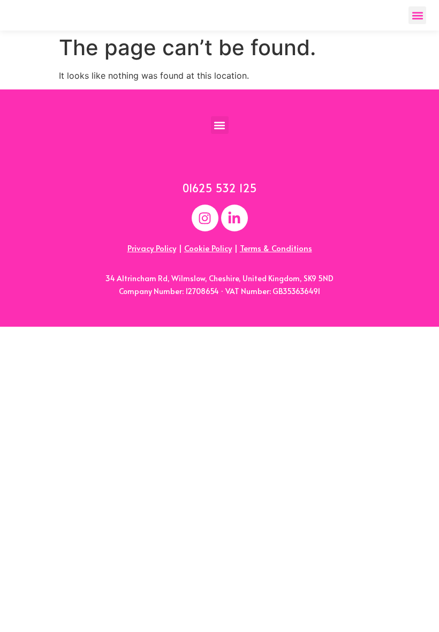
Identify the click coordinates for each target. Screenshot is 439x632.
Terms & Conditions (276, 247)
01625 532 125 (220, 187)
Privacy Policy (151, 247)
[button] (417, 15)
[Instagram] (205, 218)
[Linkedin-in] (234, 218)
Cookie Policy (208, 247)
